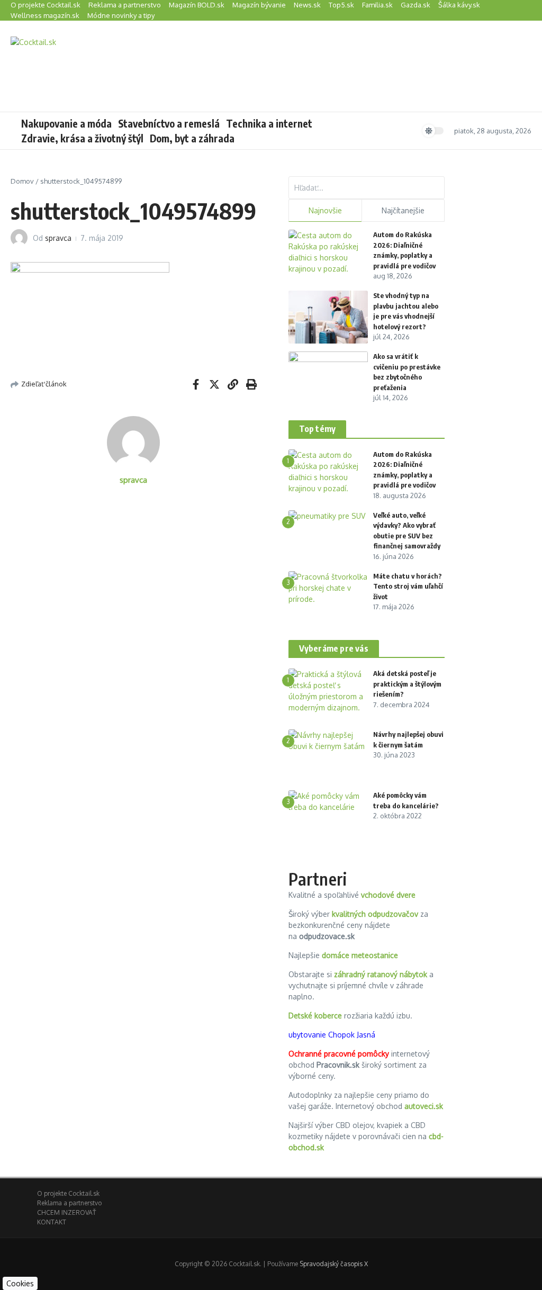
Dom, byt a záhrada (192, 138)
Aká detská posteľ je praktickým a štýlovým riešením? (407, 683)
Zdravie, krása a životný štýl (82, 138)
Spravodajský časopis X (334, 1264)
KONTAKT (51, 1222)
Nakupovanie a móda (66, 123)
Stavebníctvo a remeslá (169, 123)
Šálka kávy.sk (459, 5)
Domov (22, 181)
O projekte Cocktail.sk (45, 5)
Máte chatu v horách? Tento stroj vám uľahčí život (408, 586)
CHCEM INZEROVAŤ (66, 1212)
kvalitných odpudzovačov (375, 913)
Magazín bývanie (259, 5)
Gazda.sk (415, 5)
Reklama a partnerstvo (124, 5)
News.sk (307, 5)
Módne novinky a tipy (121, 15)
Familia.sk (377, 5)
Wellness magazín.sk (45, 15)
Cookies (20, 1283)
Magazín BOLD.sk (196, 5)
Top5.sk (341, 5)
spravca (58, 237)
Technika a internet (269, 123)
